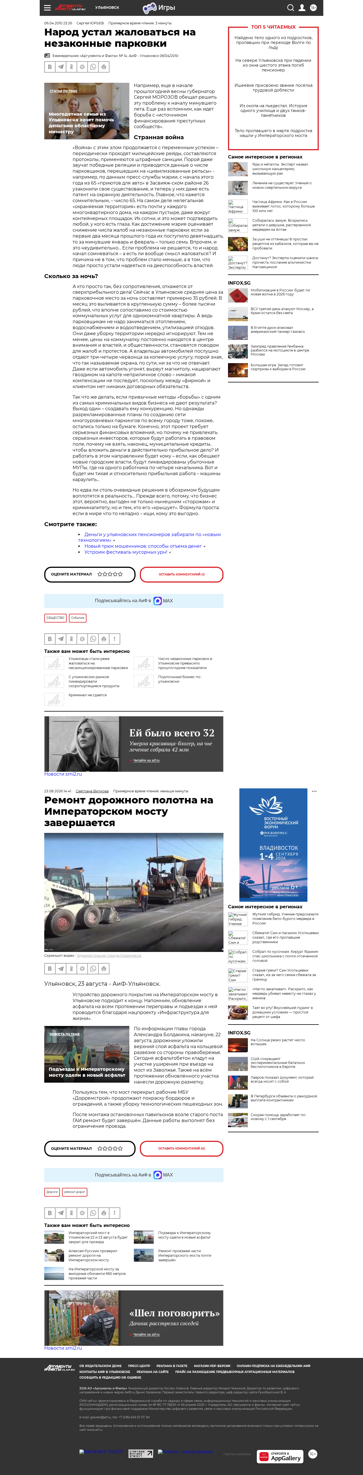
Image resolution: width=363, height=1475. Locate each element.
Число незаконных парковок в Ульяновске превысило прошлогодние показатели (185, 663)
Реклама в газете (172, 1366)
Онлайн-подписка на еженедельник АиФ (274, 1366)
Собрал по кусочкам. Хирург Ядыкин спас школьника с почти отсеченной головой (285, 956)
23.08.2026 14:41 (57, 791)
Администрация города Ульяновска (109, 955)
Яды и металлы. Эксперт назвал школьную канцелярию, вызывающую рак (280, 168)
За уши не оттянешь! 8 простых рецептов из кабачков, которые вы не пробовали (285, 243)
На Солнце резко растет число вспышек (278, 1042)
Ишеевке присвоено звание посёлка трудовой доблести (274, 88)
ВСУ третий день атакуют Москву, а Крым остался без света (282, 311)
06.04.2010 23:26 (58, 23)
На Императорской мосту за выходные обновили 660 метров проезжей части (97, 1273)
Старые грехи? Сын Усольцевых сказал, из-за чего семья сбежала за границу (284, 974)
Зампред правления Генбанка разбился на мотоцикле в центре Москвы (280, 350)
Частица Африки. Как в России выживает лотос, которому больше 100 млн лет (283, 206)
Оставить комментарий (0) (181, 1148)
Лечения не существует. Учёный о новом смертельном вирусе (282, 185)
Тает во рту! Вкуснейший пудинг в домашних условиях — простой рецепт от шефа (282, 1012)
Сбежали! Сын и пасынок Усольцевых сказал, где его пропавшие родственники (285, 937)
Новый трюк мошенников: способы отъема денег (143, 546)
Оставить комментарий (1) (182, 574)
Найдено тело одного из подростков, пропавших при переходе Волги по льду (274, 42)
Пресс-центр (139, 1366)
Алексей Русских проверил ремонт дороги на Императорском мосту (93, 1255)
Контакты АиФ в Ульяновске (104, 1372)
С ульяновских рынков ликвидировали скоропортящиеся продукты (94, 681)
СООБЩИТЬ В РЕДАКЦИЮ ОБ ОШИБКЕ (110, 1377)
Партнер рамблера (236, 1454)
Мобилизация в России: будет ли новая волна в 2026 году (280, 292)
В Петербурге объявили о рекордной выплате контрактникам (284, 1098)
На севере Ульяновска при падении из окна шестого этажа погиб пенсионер (273, 65)
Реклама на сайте (153, 1372)
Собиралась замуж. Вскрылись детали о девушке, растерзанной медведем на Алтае (281, 225)
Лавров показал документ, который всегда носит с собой (282, 1079)
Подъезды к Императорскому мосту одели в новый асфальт (184, 1235)
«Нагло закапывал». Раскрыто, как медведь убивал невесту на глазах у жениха (284, 993)
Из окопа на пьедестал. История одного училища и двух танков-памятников (273, 110)
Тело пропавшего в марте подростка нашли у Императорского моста (273, 133)
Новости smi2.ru (63, 774)
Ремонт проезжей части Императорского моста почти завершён (184, 1255)
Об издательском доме (100, 1366)
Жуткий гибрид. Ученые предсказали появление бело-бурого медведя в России (285, 918)
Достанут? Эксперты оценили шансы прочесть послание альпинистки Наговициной (285, 262)
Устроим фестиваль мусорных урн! (126, 552)
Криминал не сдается (88, 695)
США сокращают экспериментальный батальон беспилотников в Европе (278, 1063)
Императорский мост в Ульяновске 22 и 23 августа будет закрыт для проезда (98, 1237)
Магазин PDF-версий (212, 1366)
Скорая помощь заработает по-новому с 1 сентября (279, 1117)
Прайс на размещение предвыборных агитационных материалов (235, 1372)
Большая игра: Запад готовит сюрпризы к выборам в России (278, 367)
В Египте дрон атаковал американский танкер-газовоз (278, 330)
